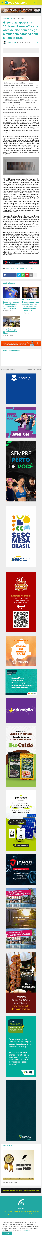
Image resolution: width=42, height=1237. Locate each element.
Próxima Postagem (33, 370)
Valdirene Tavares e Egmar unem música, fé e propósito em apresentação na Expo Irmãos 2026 (11, 304)
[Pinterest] (27, 275)
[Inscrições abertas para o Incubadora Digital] (11, 321)
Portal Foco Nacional (26, 268)
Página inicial (7, 18)
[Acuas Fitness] (21, 1190)
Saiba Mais (26, 1230)
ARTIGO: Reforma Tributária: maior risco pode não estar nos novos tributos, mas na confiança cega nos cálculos (30, 305)
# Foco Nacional (18, 18)
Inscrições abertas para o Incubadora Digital (10, 331)
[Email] (31, 275)
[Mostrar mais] (35, 275)
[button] (2, 2)
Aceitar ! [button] (7, 1233)
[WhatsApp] (23, 275)
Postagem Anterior (8, 370)
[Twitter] (19, 275)
